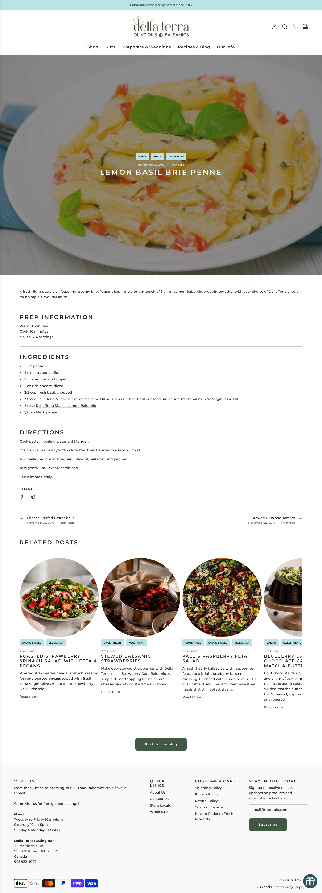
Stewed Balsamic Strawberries (126, 658)
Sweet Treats (113, 643)
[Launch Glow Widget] (310, 881)
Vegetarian (176, 156)
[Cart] (305, 26)
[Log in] (274, 26)
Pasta (157, 156)
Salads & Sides (31, 643)
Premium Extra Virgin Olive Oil (212, 399)
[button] (31, 636)
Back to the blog (161, 744)
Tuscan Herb (121, 399)
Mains (142, 156)
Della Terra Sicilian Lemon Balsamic (66, 405)
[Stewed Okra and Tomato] (300, 520)
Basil (141, 399)
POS (259, 887)
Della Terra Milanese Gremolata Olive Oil (71, 399)
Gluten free (193, 643)
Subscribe (268, 824)
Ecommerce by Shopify (287, 887)
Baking (271, 643)
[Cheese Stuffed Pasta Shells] (21, 520)
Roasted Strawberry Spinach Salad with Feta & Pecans (58, 661)
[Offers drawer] (295, 26)
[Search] (285, 26)
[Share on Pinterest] (33, 497)
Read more (29, 697)
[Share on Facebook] (22, 497)
